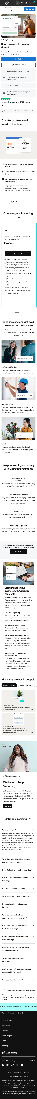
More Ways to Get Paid (21, 111)
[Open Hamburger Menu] (2, 3)
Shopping (5, 1045)
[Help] (26, 3)
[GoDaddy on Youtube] (22, 1066)
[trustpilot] (6, 99)
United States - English (9, 1061)
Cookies (26, 1072)
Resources (5, 1030)
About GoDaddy (7, 1020)
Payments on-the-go (26, 685)
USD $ (31, 1061)
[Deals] (22, 3)
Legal (9, 1072)
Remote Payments (9, 685)
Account (4, 1040)
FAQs (32, 111)
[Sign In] (29, 3)
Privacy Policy (17, 1072)
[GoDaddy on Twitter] (17, 1066)
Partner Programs (7, 1035)
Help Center (6, 1025)
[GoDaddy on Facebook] (3, 1066)
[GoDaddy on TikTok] (12, 1066)
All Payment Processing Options (13, 7)
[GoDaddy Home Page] (9, 1052)
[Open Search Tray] (18, 3)
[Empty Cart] (33, 3)
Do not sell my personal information (18, 1076)
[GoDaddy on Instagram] (7, 1066)
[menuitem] (21, 111)
